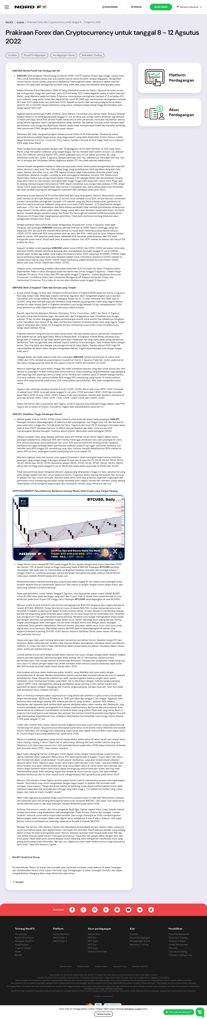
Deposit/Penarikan (97, 951)
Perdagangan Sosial (64, 55)
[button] (6, 7)
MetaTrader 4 (60, 937)
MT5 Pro (92, 937)
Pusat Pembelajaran (179, 934)
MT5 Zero (93, 941)
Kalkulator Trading (92, 55)
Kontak (18, 955)
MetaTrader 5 (60, 941)
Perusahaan (21, 934)
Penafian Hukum (101, 967)
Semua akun (94, 934)
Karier (18, 951)
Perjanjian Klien (66, 967)
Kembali (19, 882)
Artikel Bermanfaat (178, 944)
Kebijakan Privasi (120, 967)
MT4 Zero (92, 948)
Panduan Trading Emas (180, 955)
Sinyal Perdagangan (35, 55)
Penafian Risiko (83, 967)
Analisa (20, 22)
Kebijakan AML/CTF (140, 967)
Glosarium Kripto (177, 941)
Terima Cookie (103, 1014)
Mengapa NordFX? (24, 941)
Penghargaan (21, 944)
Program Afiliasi (23, 948)
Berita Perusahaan (24, 937)
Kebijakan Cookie (133, 1008)
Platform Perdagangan (181, 78)
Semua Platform (61, 934)
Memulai (173, 948)
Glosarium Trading (178, 937)
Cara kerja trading (178, 951)
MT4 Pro (92, 944)
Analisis (12, 55)
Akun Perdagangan (181, 112)
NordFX (9, 22)
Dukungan (111, 6)
